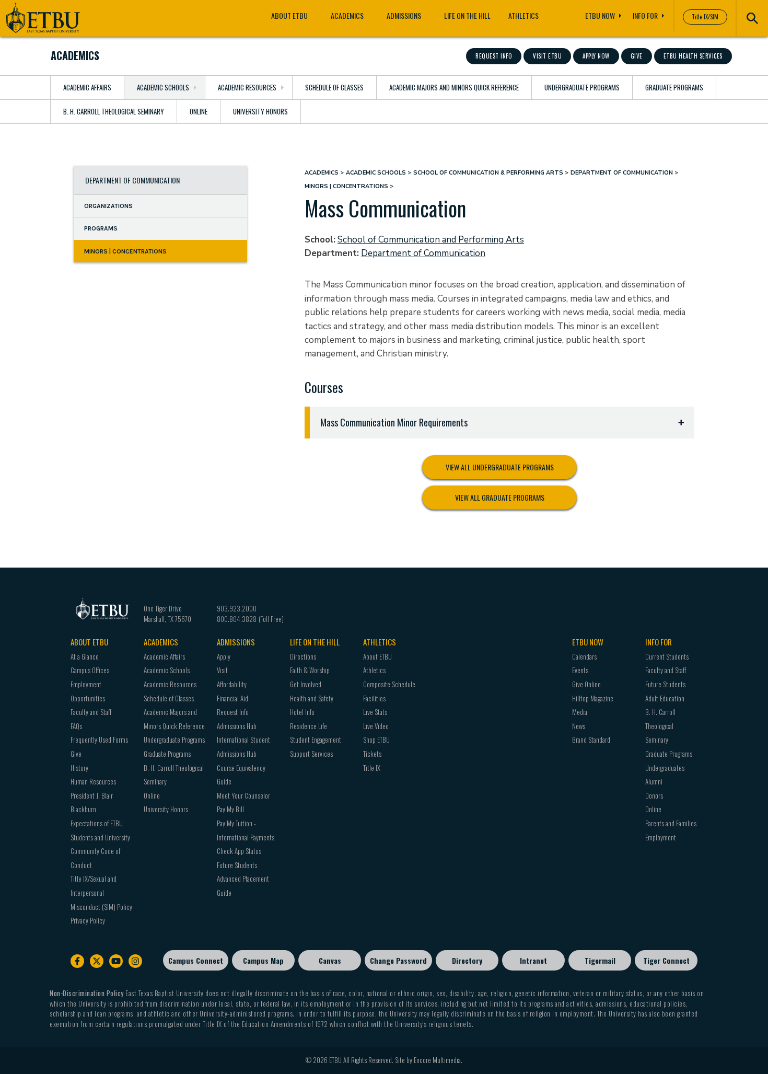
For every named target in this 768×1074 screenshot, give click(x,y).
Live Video (376, 726)
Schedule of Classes (334, 87)
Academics (347, 15)
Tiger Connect (666, 960)
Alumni (653, 781)
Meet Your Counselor (243, 795)
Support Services (311, 753)
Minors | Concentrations (125, 251)
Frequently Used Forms (99, 739)
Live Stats (375, 712)
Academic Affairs (87, 87)
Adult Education (664, 698)
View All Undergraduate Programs (500, 466)
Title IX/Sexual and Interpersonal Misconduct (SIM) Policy (101, 892)
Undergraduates (664, 768)
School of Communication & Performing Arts (488, 173)
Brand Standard (591, 739)
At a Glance (85, 656)
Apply (223, 656)
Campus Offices (90, 670)
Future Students (237, 865)
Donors (654, 795)
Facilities (374, 698)
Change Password (398, 960)
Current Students (667, 656)
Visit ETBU (547, 56)
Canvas (330, 960)
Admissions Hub (237, 726)
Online (198, 111)
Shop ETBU (376, 739)
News (578, 726)
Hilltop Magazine (592, 698)
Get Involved (305, 684)
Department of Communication (132, 180)
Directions (303, 656)
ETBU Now (600, 15)
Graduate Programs (674, 87)
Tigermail (600, 960)
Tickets (372, 753)
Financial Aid (232, 698)
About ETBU (289, 15)
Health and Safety (311, 698)
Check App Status (239, 851)
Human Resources (93, 781)
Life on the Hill (467, 15)
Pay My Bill (230, 809)
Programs (101, 229)
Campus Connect (195, 960)
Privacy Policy (88, 920)
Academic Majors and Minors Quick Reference (454, 87)
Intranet (533, 960)
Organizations (108, 206)
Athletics (523, 15)
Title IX (371, 768)
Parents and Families (670, 823)
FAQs (76, 726)
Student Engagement (315, 739)
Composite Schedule (389, 684)
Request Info (493, 56)
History (79, 768)
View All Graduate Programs (499, 497)
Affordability (232, 684)
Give (637, 56)
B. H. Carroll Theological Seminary (113, 111)
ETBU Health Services (693, 56)
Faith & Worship (310, 670)
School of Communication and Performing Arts (431, 240)
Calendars (584, 656)
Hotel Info (302, 712)
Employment (660, 837)
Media (579, 712)
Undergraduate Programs (582, 87)
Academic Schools (163, 87)
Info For (645, 15)
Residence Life (308, 726)
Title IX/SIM (705, 17)
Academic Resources (247, 87)
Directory (467, 960)
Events (580, 670)
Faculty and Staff (91, 712)
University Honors (260, 111)
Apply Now (596, 56)
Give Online (586, 684)
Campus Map (263, 960)
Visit (222, 670)
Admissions (404, 15)
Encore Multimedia (437, 1060)
